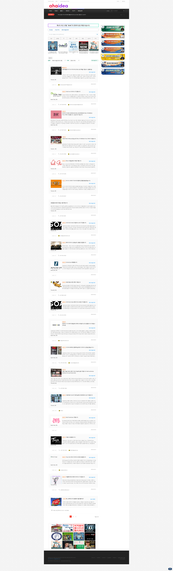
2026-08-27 (93, 173)
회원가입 (123, 1)
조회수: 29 (54, 196)
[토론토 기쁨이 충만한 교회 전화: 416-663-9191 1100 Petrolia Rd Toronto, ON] (90, 528)
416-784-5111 (50, 558)
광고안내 (103, 557)
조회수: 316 (54, 489)
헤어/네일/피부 (95, 60)
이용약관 (98, 557)
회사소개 (93, 557)
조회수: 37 (54, 215)
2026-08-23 (93, 274)
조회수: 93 (54, 295)
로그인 (118, 1)
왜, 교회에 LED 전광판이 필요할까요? (65, 14)
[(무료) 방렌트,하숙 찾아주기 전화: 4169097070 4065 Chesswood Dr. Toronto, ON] (56, 545)
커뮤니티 (67, 10)
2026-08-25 (93, 215)
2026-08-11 (93, 469)
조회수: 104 (54, 410)
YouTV (73, 10)
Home (50, 10)
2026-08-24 (93, 254)
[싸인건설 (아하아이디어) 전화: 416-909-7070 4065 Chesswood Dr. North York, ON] (56, 528)
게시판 (56, 10)
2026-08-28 (93, 103)
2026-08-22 (93, 294)
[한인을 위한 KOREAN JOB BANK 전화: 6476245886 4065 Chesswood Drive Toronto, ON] (78, 536)
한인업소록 (80, 10)
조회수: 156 (54, 470)
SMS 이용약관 (122, 558)
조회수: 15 (54, 104)
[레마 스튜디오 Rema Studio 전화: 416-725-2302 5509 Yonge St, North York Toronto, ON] (67, 545)
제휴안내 (114, 557)
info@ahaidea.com (57, 558)
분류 (49, 60)
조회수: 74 (54, 275)
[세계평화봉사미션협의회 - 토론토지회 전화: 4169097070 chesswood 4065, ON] (78, 528)
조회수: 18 (54, 84)
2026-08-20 (93, 314)
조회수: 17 (54, 154)
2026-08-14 (93, 449)
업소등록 (109, 557)
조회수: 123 (54, 388)
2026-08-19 (93, 362)
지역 (68, 60)
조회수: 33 (54, 173)
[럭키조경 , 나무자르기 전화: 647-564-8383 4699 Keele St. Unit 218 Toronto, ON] (67, 536)
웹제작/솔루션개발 (121, 557)
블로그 (61, 10)
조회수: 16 (54, 130)
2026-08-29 (93, 84)
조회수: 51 (54, 235)
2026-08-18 (93, 387)
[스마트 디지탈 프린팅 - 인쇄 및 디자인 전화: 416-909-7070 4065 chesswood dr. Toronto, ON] (67, 528)
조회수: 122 (54, 362)
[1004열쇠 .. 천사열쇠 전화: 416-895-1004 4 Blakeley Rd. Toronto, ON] (90, 545)
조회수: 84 (54, 340)
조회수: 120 (54, 430)
